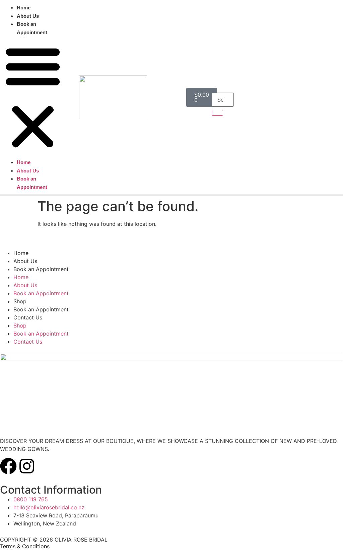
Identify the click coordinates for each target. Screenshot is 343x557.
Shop (19, 301)
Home (23, 7)
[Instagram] (26, 466)
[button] (32, 97)
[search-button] (217, 113)
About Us (28, 16)
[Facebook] (8, 466)
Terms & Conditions (25, 546)
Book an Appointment (32, 28)
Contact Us (27, 317)
